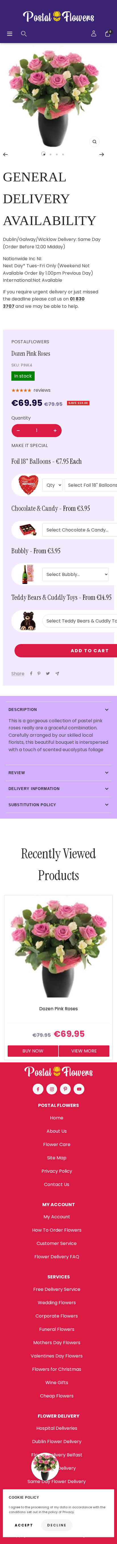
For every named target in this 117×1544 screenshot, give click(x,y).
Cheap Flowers (57, 1396)
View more (84, 1051)
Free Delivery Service (56, 1289)
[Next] (101, 154)
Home (56, 1118)
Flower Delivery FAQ (56, 1256)
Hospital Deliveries (56, 1428)
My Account (56, 1216)
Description (23, 710)
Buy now (32, 1051)
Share (17, 673)
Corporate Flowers (56, 1316)
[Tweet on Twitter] (47, 673)
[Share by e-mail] (57, 673)
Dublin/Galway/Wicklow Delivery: (40, 239)
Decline (56, 1525)
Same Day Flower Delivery (57, 1481)
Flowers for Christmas (56, 1369)
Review (17, 773)
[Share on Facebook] (31, 673)
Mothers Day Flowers (56, 1342)
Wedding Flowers (57, 1302)
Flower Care (56, 1144)
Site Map (56, 1158)
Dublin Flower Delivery (57, 1441)
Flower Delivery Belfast (56, 1455)
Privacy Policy (56, 1171)
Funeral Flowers (56, 1329)
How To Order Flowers (57, 1230)
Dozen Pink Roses (58, 1009)
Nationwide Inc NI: (23, 258)
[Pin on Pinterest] (38, 673)
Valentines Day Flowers (57, 1356)
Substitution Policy (32, 805)
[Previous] (5, 154)
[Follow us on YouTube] (79, 1089)
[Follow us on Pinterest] (65, 1089)
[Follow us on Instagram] (51, 1089)
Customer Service (57, 1243)
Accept (24, 1525)
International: (18, 280)
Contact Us (56, 1184)
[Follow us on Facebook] (38, 1089)
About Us (57, 1131)
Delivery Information (34, 789)
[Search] (24, 34)
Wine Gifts (56, 1382)
